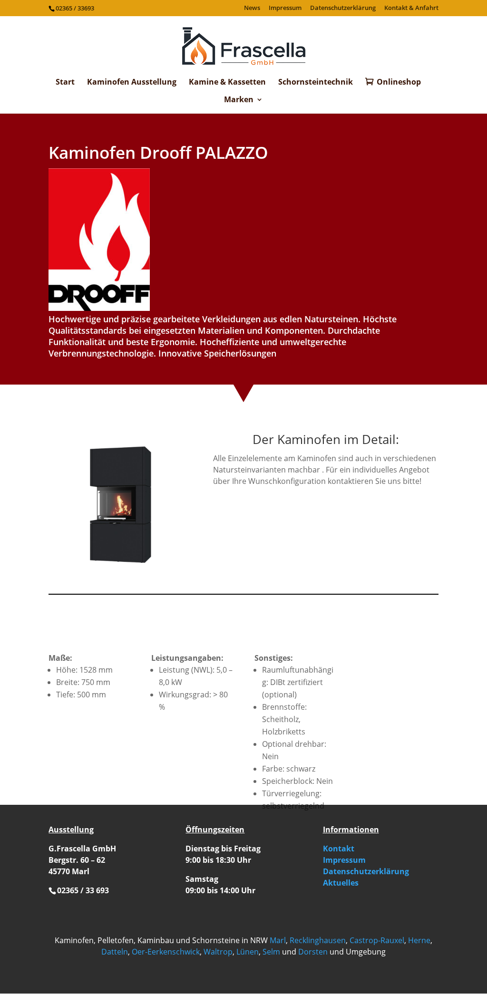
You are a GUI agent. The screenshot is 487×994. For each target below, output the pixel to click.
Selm (271, 951)
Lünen (247, 951)
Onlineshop (399, 82)
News (252, 8)
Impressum (285, 8)
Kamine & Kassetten (227, 82)
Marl (278, 940)
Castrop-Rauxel (377, 940)
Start (65, 82)
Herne (419, 940)
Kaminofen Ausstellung (131, 82)
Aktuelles (341, 883)
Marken (238, 100)
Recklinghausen (318, 940)
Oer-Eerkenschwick (166, 951)
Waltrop (218, 951)
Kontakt (338, 848)
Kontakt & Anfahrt (411, 8)
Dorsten (313, 951)
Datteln (114, 951)
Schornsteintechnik (315, 82)
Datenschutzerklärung (343, 8)
